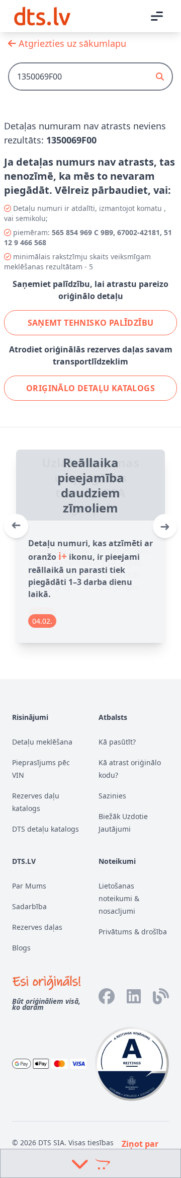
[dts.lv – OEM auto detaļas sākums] (42, 16)
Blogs (21, 947)
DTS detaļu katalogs (45, 829)
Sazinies (112, 795)
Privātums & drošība (133, 931)
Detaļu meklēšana (42, 742)
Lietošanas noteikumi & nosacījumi (119, 898)
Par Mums (29, 886)
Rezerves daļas (37, 927)
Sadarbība (29, 906)
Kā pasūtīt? (117, 742)
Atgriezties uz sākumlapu (71, 43)
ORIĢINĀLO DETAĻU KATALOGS (90, 388)
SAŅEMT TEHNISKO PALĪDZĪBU (91, 322)
